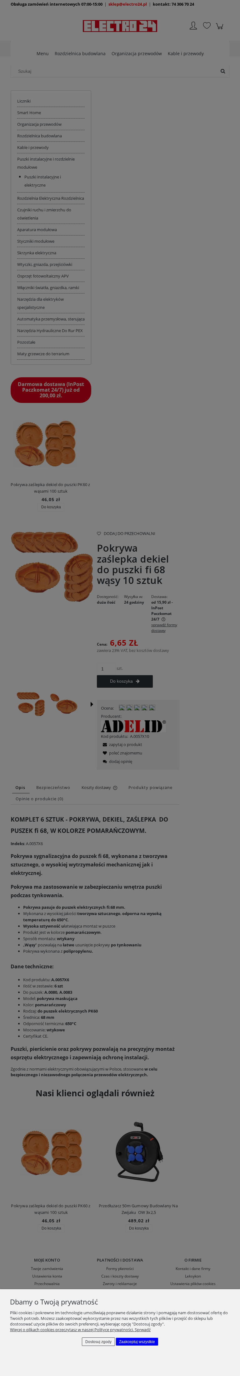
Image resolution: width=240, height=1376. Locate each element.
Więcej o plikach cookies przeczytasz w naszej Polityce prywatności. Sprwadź (80, 1329)
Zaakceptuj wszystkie (137, 1342)
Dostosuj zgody (98, 1342)
